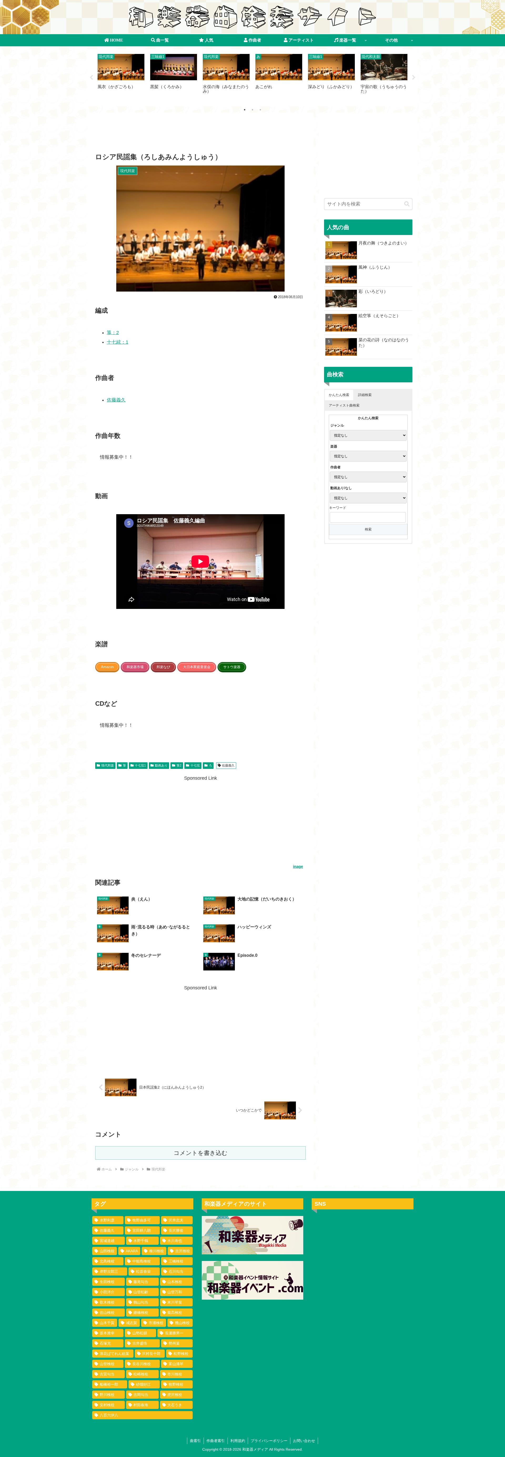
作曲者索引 (215, 1441)
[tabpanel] (121, 76)
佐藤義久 (116, 400)
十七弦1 (140, 765)
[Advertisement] (200, 134)
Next (413, 77)
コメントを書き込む (201, 1153)
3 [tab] (260, 109)
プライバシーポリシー (269, 1441)
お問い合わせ (304, 1441)
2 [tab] (252, 109)
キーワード (337, 508)
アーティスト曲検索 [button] (344, 405)
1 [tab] (244, 109)
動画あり (161, 765)
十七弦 (195, 765)
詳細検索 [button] (365, 395)
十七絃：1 (117, 342)
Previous (91, 77)
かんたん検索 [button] (339, 395)
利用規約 (237, 1441)
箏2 (178, 765)
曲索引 (195, 1441)
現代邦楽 (107, 765)
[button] (407, 204)
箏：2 (113, 332)
